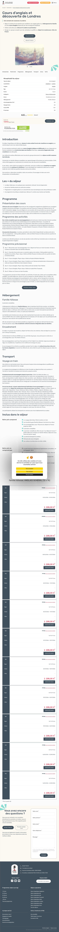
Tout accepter (29, 468)
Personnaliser (29, 474)
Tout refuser (29, 471)
